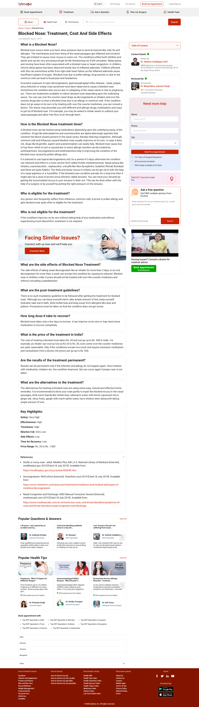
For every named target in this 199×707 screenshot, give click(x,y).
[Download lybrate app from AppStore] (166, 696)
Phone (134, 126)
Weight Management (26, 688)
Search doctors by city (59, 676)
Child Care (22, 696)
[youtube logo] (172, 677)
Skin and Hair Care (25, 683)
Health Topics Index (91, 686)
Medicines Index (90, 688)
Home (20, 28)
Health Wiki (88, 676)
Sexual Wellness (24, 686)
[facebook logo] (157, 677)
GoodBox (21, 699)
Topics (27, 28)
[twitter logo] (162, 677)
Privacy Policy (121, 688)
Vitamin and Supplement (27, 678)
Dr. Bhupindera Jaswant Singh (155, 86)
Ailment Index (89, 691)
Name (134, 114)
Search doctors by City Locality (63, 678)
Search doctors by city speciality (63, 683)
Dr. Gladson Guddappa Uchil (154, 61)
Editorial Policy (121, 691)
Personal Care (23, 694)
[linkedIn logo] (167, 677)
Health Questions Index (93, 681)
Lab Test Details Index (92, 694)
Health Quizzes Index (92, 683)
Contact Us (120, 678)
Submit (170, 221)
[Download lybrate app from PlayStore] (166, 691)
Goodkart (21, 676)
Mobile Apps (121, 683)
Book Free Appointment (152, 4)
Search (174, 22)
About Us (119, 676)
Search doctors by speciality (62, 681)
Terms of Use (121, 686)
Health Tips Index (90, 678)
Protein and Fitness (25, 681)
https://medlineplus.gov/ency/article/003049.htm (49, 470)
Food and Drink (24, 691)
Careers (119, 681)
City (133, 137)
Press (118, 694)
